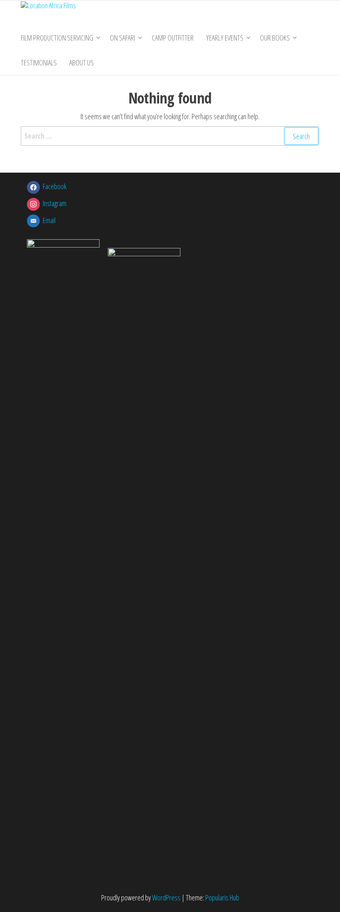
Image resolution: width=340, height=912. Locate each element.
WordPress (166, 897)
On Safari (122, 38)
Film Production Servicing (57, 38)
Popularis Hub (222, 897)
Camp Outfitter (173, 38)
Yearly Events (224, 38)
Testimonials (39, 62)
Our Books (275, 38)
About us (81, 62)
